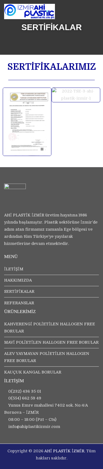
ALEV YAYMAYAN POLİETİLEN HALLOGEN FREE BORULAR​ (46, 357)
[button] (8, 122)
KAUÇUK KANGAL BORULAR (32, 372)
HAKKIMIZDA (18, 280)
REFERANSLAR (19, 303)
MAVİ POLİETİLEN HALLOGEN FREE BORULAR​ (51, 342)
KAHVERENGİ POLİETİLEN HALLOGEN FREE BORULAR (49, 327)
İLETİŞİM (13, 269)
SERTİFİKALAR (19, 291)
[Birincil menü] (93, 14)
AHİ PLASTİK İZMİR (64, 451)
